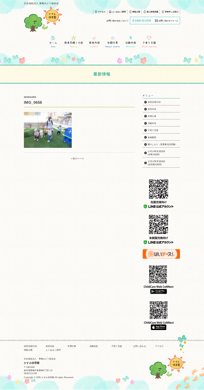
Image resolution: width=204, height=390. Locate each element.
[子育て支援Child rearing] (149, 41)
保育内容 (50, 346)
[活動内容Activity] (130, 41)
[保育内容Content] (94, 41)
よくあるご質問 (53, 350)
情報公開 (28, 350)
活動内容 (94, 346)
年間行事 (72, 346)
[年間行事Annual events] (112, 41)
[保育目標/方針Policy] (73, 41)
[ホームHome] (53, 41)
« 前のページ (77, 158)
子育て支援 (116, 346)
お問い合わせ (139, 346)
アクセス (159, 346)
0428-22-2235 (30, 373)
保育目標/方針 (30, 346)
